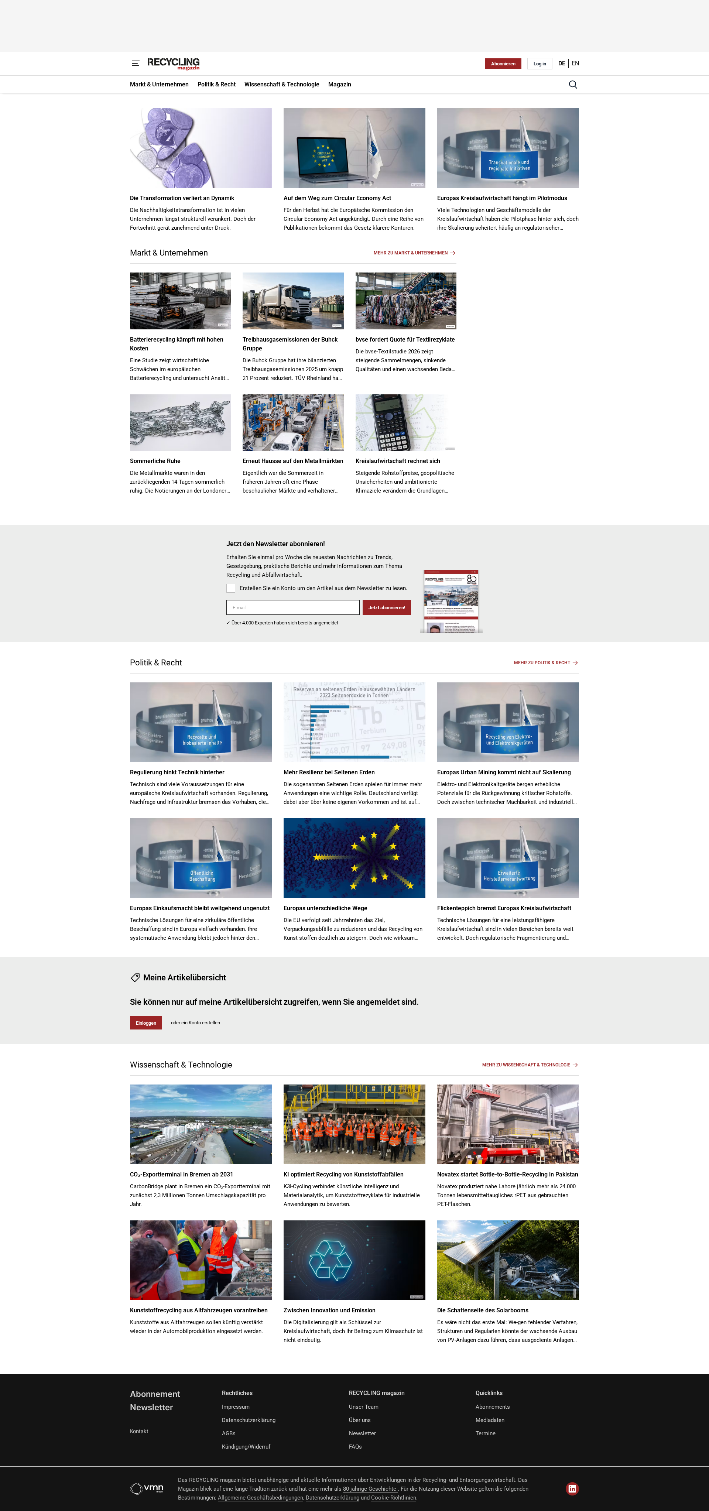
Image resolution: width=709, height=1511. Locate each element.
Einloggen (146, 1023)
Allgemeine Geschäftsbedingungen (260, 1497)
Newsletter (151, 1407)
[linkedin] (572, 1488)
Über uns (360, 1420)
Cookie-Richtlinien (393, 1497)
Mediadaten (490, 1420)
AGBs (229, 1433)
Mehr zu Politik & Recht (542, 662)
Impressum (236, 1407)
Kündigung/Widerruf (246, 1446)
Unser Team (364, 1407)
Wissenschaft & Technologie (181, 1064)
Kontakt (139, 1431)
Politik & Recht (156, 662)
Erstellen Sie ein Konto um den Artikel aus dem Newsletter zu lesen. (323, 588)
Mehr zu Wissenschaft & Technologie (526, 1065)
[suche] (573, 84)
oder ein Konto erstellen (195, 1022)
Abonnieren (503, 63)
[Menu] (136, 63)
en (575, 63)
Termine (486, 1433)
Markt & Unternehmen (169, 252)
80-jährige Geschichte (370, 1489)
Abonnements (493, 1407)
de (561, 63)
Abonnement (155, 1394)
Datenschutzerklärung (248, 1420)
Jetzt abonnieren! (387, 607)
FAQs (355, 1446)
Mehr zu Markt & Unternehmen (411, 253)
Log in (540, 63)
